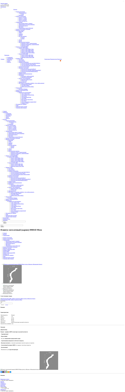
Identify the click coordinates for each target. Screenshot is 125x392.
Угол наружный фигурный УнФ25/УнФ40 (30, 65)
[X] (3, 372)
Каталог (15, 9)
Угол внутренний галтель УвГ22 (28, 64)
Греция (20, 41)
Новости (9, 62)
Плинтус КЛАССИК (23, 53)
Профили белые (22, 72)
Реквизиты (9, 59)
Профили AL (19, 91)
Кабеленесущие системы (21, 106)
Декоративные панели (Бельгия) (26, 28)
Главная (2, 59)
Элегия (20, 39)
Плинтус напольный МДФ (22, 90)
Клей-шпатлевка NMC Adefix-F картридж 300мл (11, 299)
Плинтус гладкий (22, 17)
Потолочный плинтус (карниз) (25, 23)
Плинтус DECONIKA (23, 48)
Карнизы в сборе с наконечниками (29, 43)
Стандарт (21, 34)
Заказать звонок (4, 3)
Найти (5, 222)
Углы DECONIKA (25, 85)
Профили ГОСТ (24, 103)
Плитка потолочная (20, 11)
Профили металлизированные (25, 73)
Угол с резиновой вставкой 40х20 (28, 101)
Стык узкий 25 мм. (25, 93)
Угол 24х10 (23, 100)
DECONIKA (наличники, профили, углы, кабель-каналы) (31, 83)
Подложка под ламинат (21, 104)
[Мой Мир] (10, 372)
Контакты (59, 59)
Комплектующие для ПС (26, 79)
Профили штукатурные (24, 66)
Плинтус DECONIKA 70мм (27, 49)
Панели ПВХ (19, 87)
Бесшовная (21, 15)
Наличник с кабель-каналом (27, 76)
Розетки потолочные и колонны (23, 29)
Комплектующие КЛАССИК (27, 57)
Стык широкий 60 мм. (26, 97)
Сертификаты (10, 58)
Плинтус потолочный (21, 16)
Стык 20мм (23, 98)
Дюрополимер (19, 22)
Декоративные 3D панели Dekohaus (27, 24)
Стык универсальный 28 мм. (27, 94)
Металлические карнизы (24, 42)
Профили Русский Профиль (25, 92)
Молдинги (21, 26)
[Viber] (5, 372)
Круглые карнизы (23, 36)
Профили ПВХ (19, 58)
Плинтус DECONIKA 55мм (27, 51)
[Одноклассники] (8, 372)
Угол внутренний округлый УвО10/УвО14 (30, 63)
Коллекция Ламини (23, 89)
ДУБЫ (20, 32)
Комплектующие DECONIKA (28, 52)
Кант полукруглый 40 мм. (27, 99)
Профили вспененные (24, 62)
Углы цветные (22, 60)
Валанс (22, 38)
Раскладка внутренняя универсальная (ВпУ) (31, 70)
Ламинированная (22, 12)
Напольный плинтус (23, 25)
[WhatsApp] (7, 372)
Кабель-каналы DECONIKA (27, 86)
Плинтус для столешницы (24, 78)
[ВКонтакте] (1, 372)
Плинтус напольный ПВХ (22, 46)
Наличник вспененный (26, 77)
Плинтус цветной (23, 19)
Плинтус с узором (23, 18)
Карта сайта (3, 386)
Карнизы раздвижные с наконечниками (30, 44)
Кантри (23, 37)
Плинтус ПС (24, 80)
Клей (17, 105)
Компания (7, 55)
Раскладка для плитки (23, 67)
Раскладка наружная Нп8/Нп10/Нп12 (29, 71)
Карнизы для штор (20, 30)
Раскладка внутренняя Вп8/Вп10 (28, 69)
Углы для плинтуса (23, 21)
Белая (22, 14)
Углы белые (21, 59)
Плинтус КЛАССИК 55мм (27, 55)
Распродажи (47, 59)
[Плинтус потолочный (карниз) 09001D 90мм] (22, 264)
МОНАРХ (21, 31)
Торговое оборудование (21, 107)
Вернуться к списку (5, 379)
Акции (8, 60)
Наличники (21, 75)
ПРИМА (21, 35)
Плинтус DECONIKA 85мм (27, 50)
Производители (53, 59)
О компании (10, 57)
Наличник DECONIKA (26, 84)
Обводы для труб (22, 82)
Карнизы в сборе (25, 45)
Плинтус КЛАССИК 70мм (27, 56)
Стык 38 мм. (24, 96)
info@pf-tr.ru (3, 6)
